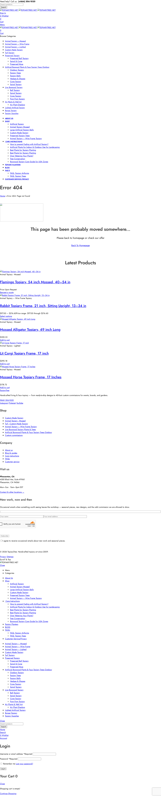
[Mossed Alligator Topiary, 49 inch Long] (17, 319)
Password (8, 758)
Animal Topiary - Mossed (15, 420)
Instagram (4, 403)
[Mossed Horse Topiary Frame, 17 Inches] (17, 366)
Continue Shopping (8, 793)
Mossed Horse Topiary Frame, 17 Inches (30, 377)
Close (2, 565)
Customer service (12, 461)
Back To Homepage (80, 245)
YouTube (19, 403)
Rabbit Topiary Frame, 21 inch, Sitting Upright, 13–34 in (43, 305)
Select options (6, 316)
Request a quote (7, 292)
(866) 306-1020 (7, 400)
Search (3, 7)
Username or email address (16, 753)
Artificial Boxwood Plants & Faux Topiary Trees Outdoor (28, 432)
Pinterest (12, 403)
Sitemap (10, 556)
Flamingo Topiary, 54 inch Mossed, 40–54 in (35, 282)
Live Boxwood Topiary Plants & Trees (20, 429)
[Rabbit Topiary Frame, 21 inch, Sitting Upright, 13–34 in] (25, 295)
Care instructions (12, 455)
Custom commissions (14, 435)
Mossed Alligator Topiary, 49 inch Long (30, 329)
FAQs (7, 458)
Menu (2, 24)
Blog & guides (11, 453)
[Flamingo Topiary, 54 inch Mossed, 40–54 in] (20, 271)
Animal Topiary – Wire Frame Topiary (21, 426)
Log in (3, 769)
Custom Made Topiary (14, 417)
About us (9, 450)
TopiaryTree (4, 390)
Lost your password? (24, 763)
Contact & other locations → (12, 492)
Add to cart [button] (5, 340)
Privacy (3, 556)
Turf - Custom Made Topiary (16, 423)
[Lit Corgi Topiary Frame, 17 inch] (14, 342)
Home (2, 196)
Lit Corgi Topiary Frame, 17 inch (24, 353)
